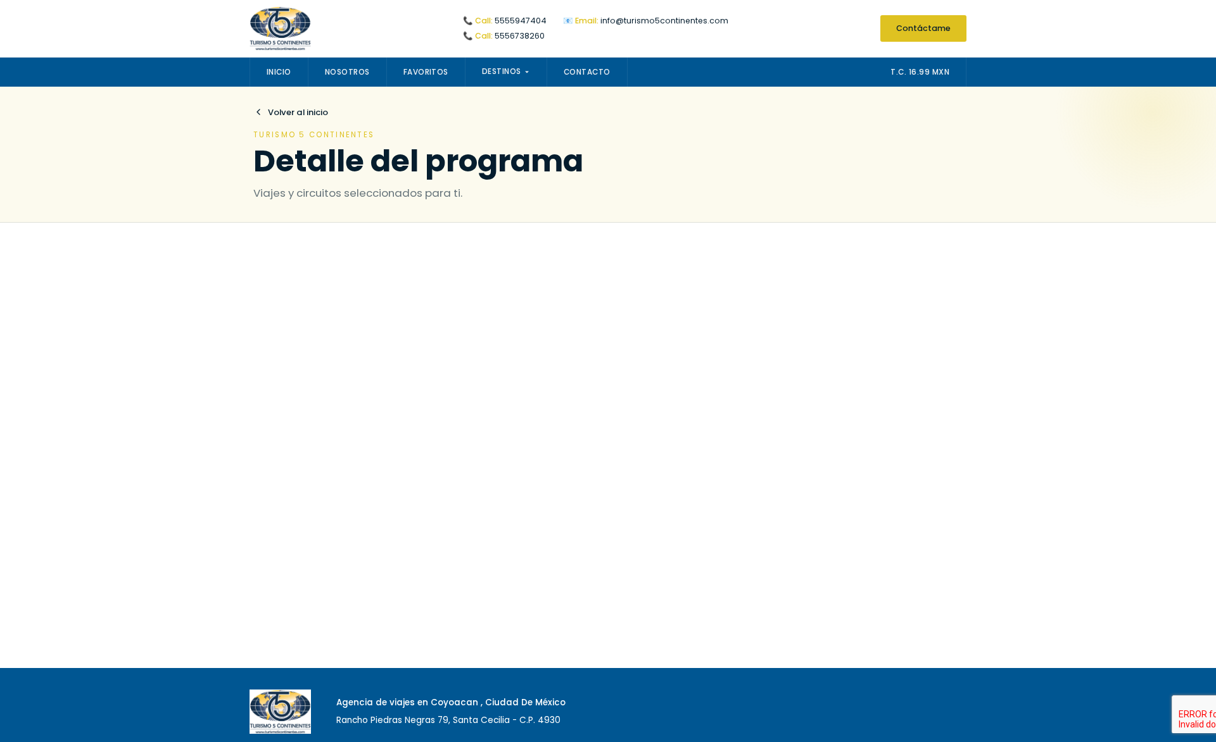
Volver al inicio (298, 112)
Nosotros (347, 72)
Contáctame (923, 28)
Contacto (587, 72)
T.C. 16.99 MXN (919, 72)
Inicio (279, 72)
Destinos (501, 71)
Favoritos (425, 72)
